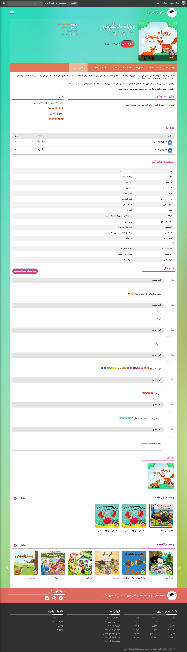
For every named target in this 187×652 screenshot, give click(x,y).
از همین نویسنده (98, 68)
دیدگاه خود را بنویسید (23, 271)
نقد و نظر (169, 268)
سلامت (171, 629)
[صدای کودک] (60, 598)
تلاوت (136, 622)
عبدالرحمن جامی (63, 24)
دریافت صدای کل (111, 43)
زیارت (137, 625)
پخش (125, 44)
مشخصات (126, 68)
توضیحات (170, 68)
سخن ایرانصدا (154, 68)
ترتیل (155, 622)
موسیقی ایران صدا (112, 629)
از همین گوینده (78, 68)
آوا (173, 618)
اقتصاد (153, 618)
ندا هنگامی (65, 27)
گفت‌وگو (153, 633)
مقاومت (171, 637)
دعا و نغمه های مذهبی (111, 633)
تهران (172, 625)
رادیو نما (60, 629)
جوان (154, 625)
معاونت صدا (58, 618)
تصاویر (114, 68)
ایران (137, 618)
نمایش (153, 637)
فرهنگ (136, 629)
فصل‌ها (139, 68)
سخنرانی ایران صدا (112, 637)
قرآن (173, 633)
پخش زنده (58, 625)
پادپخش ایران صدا (112, 641)
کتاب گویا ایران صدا (112, 622)
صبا (155, 629)
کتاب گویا (65, 34)
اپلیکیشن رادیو (57, 622)
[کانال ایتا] (54, 598)
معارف (136, 633)
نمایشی (69, 31)
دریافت (39, 141)
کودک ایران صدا (113, 618)
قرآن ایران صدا (114, 625)
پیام (172, 622)
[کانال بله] (47, 598)
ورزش (136, 637)
